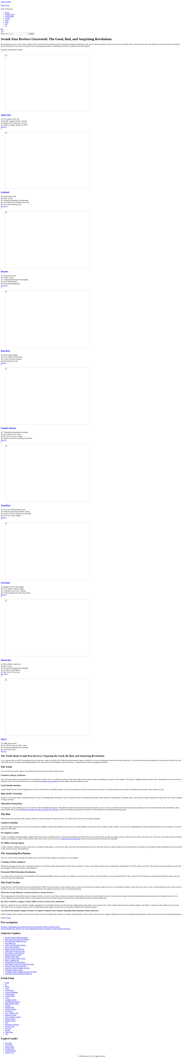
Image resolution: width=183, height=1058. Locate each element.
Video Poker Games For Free (15, 951)
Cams (7, 20)
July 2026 (8, 1043)
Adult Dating (9, 16)
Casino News (9, 990)
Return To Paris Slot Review (14, 949)
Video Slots (9, 1032)
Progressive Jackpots (12, 1024)
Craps (7, 998)
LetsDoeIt (5, 192)
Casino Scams (10, 994)
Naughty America (8, 428)
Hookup (8, 1005)
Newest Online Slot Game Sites (15, 966)
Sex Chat (8, 1028)
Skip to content (6, 2)
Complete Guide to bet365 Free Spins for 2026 (20, 972)
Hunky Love (5, 5)
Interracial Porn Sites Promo (71, 839)
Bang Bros (5, 351)
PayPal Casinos (10, 1021)
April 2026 (8, 1045)
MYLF (4, 739)
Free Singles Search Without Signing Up (18, 974)
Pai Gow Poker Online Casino (15, 958)
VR (6, 24)
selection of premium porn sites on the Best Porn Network (39, 810)
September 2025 (10, 1051)
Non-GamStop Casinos (13, 1017)
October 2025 (9, 1049)
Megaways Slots (10, 1015)
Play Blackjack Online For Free (15, 941)
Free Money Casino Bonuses (14, 953)
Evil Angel (5, 583)
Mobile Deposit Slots (12, 957)
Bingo (7, 986)
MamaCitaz (6, 660)
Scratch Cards (9, 1026)
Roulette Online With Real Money (16, 937)
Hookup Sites (9, 14)
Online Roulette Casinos (13, 955)
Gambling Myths (10, 1000)
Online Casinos (10, 1019)
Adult (7, 983)
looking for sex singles (49, 781)
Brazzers (4, 271)
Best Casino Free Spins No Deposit (17, 939)
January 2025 (9, 1052)
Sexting (7, 18)
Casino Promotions (11, 992)
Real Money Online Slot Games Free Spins (19, 964)
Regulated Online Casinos (14, 970)
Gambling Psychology (12, 1002)
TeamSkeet (5, 505)
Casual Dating (10, 996)
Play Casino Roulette (12, 947)
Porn (6, 22)
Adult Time (6, 115)
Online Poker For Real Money (15, 962)
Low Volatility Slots (11, 1013)
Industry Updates (11, 1009)
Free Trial (4, 206)
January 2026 (9, 1047)
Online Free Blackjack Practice (15, 945)
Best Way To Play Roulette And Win (17, 968)
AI (6, 26)
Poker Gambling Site (12, 960)
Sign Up (3, 127)
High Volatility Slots (12, 1004)
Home (7, 12)
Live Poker (8, 1011)
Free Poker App (10, 943)
